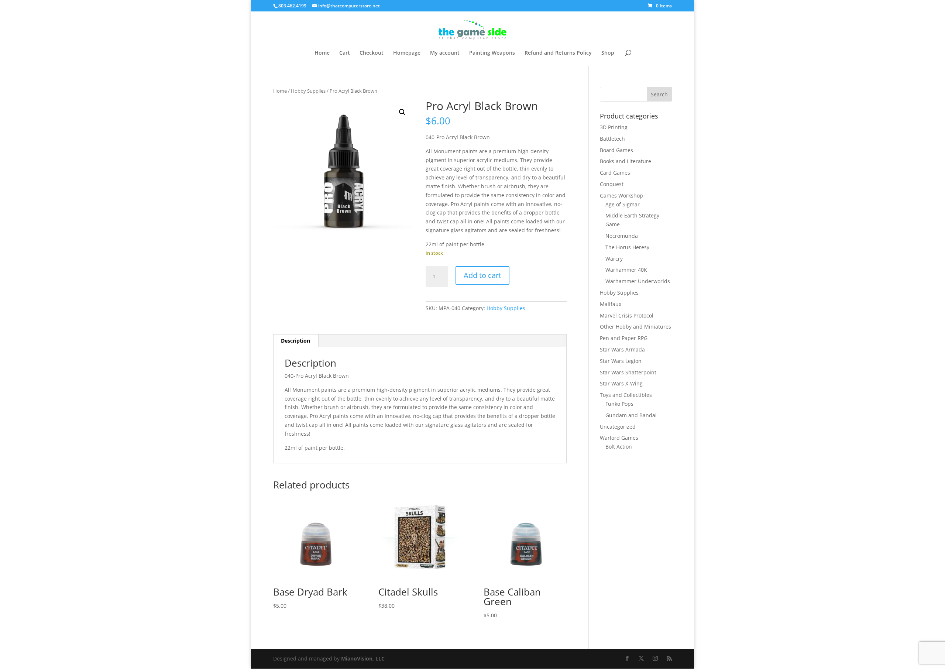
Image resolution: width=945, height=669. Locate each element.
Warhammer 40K (626, 269)
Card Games (615, 172)
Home (322, 53)
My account (445, 53)
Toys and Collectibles (626, 394)
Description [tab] (295, 340)
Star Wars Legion (621, 360)
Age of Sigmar (622, 204)
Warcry (614, 258)
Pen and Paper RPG (623, 338)
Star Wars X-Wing (621, 383)
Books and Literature (625, 161)
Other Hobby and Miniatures (635, 326)
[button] (402, 112)
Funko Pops (619, 403)
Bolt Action (618, 446)
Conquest (611, 184)
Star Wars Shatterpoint (628, 372)
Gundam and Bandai (631, 415)
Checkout (372, 53)
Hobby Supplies (308, 91)
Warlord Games (619, 437)
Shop (607, 53)
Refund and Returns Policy (558, 53)
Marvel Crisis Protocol (626, 315)
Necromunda (621, 235)
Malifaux (610, 304)
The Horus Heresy (627, 247)
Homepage (406, 53)
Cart (344, 53)
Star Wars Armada (622, 349)
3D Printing (614, 127)
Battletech (612, 138)
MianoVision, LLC (363, 658)
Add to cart (482, 275)
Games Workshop (621, 195)
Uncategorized (618, 426)
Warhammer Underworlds (637, 281)
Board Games (616, 150)
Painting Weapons (492, 53)
